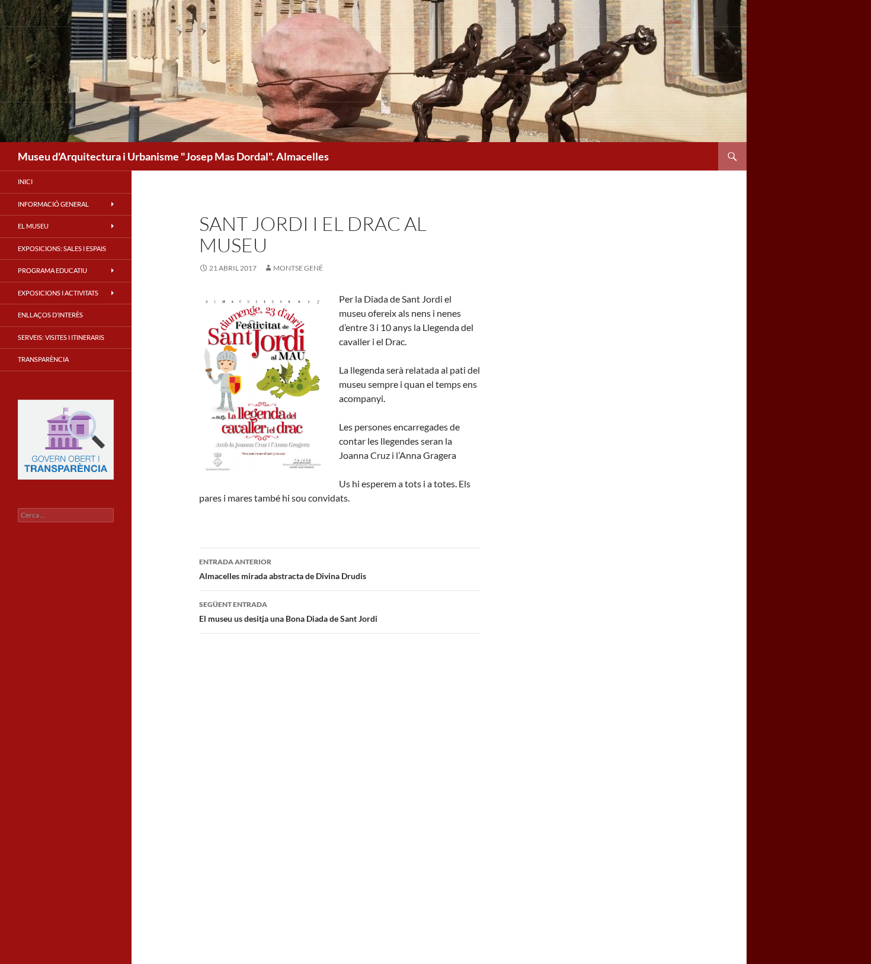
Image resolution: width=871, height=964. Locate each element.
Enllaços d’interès (50, 315)
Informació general (53, 204)
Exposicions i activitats (58, 293)
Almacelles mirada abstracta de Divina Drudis (282, 569)
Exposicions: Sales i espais (62, 248)
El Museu (33, 226)
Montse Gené (298, 268)
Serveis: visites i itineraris (61, 337)
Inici (25, 181)
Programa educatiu (52, 270)
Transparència (43, 359)
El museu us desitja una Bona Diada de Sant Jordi (288, 612)
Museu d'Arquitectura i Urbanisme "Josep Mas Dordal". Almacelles (173, 156)
